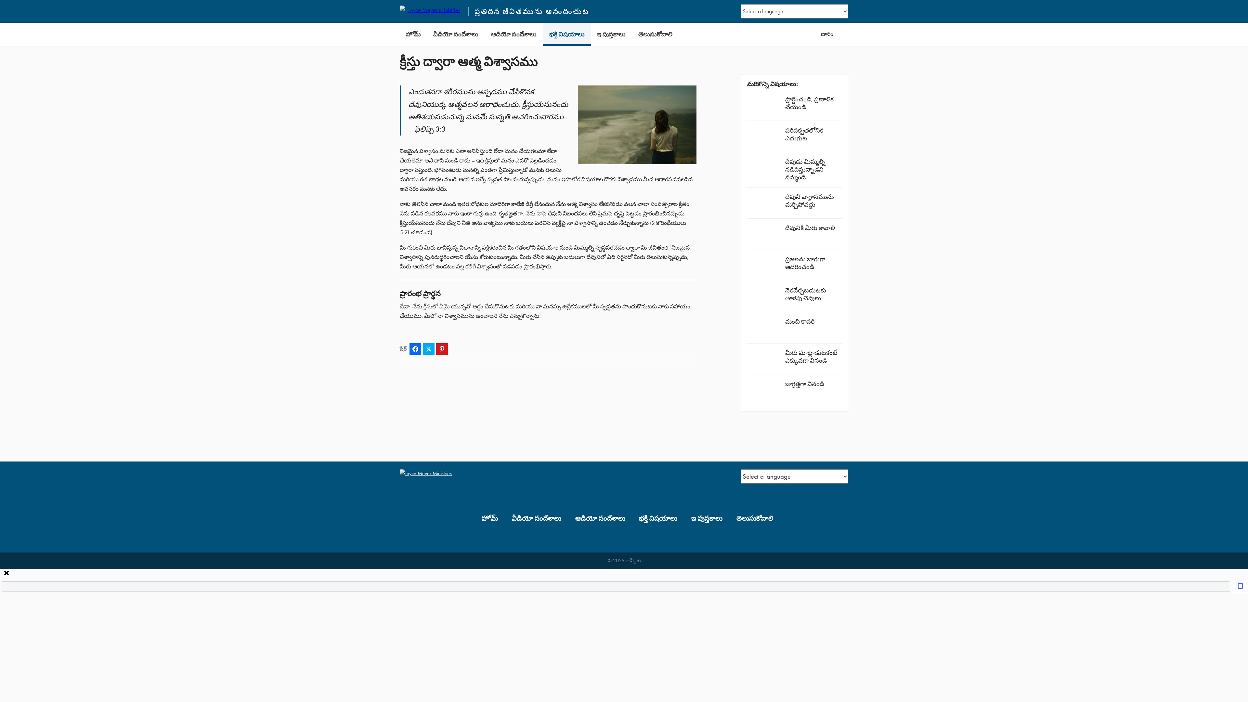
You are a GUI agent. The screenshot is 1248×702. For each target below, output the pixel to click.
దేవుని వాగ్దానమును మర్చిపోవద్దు (809, 201)
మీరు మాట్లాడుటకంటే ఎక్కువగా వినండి (811, 357)
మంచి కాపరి (799, 322)
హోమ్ (413, 34)
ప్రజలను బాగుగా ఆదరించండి (805, 263)
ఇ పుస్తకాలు (611, 34)
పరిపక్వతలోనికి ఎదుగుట (804, 134)
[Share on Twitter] (429, 349)
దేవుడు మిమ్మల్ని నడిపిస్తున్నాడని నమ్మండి (805, 169)
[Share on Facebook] (415, 349)
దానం (827, 34)
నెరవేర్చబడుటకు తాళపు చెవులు (805, 294)
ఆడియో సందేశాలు (514, 34)
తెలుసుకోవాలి (655, 34)
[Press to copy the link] (1240, 587)
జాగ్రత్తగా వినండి (804, 384)
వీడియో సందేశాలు (455, 34)
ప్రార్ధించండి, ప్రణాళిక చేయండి (809, 103)
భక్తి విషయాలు (567, 34)
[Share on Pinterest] (442, 349)
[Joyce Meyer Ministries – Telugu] (431, 11)
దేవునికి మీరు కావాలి (810, 228)
